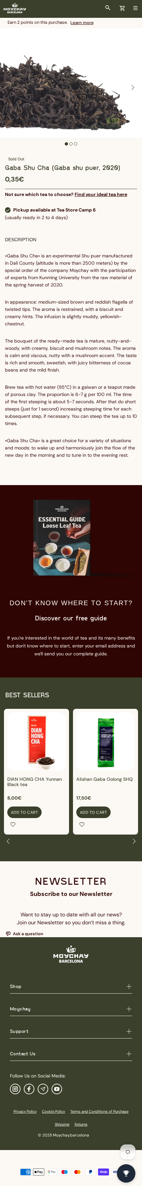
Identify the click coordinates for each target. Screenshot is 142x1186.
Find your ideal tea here (101, 194)
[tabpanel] (71, 83)
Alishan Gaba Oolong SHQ (104, 779)
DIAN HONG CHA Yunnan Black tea (34, 781)
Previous (9, 87)
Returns (81, 1124)
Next (132, 87)
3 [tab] (75, 144)
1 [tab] (66, 144)
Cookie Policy (53, 1111)
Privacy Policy (25, 1111)
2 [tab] (71, 144)
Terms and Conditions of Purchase (99, 1111)
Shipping (62, 1124)
